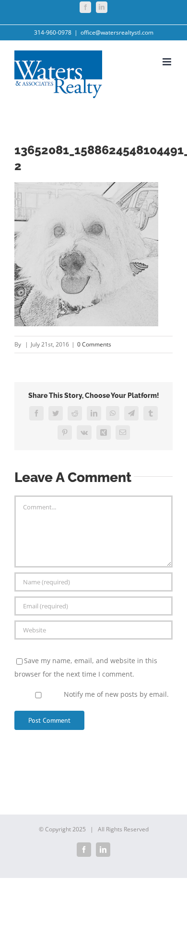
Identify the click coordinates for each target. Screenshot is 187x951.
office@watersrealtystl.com (117, 32)
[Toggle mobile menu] (168, 62)
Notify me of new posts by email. (116, 694)
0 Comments (94, 344)
